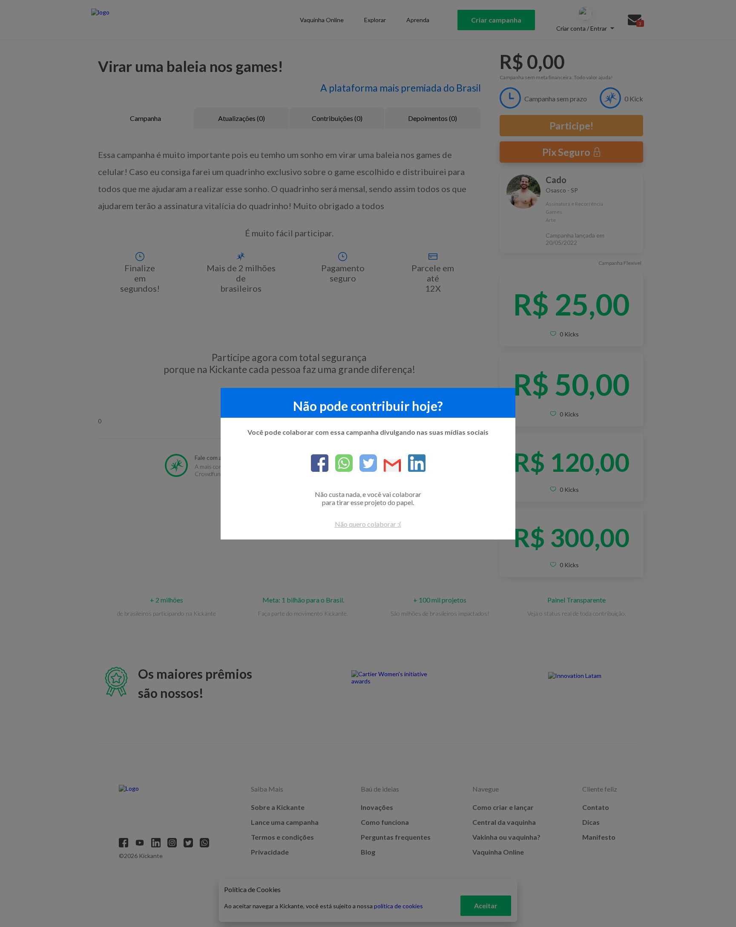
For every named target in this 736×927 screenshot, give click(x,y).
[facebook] (319, 463)
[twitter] (365, 463)
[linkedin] (413, 463)
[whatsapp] (340, 463)
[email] (389, 466)
